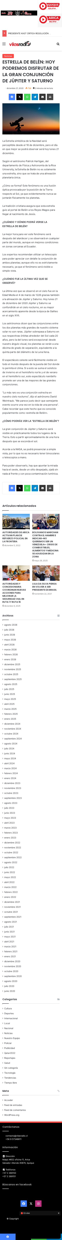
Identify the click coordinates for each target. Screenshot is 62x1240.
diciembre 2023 (12, 783)
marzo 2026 (10, 649)
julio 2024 (9, 748)
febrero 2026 (11, 654)
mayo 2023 (10, 818)
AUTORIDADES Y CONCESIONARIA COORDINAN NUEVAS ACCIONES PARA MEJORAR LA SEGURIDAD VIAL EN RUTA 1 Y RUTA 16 (14, 593)
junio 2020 (9, 991)
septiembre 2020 (13, 976)
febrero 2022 (11, 892)
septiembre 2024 (13, 738)
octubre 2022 (11, 852)
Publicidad (9, 1048)
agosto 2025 (10, 684)
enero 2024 (10, 778)
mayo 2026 (10, 639)
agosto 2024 (10, 743)
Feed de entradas (13, 1105)
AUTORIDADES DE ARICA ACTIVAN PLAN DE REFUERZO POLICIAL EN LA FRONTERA (15, 537)
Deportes (9, 1013)
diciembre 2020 (12, 961)
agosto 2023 (10, 803)
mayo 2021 (10, 936)
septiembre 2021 (12, 917)
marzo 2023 (10, 827)
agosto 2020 (10, 981)
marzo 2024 (10, 768)
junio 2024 (9, 753)
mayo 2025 (10, 699)
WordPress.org (11, 1115)
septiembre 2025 (13, 679)
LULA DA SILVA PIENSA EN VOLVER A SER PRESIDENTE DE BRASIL (44, 586)
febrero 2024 (11, 773)
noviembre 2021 (12, 907)
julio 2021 (9, 926)
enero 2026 (10, 659)
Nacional (8, 1028)
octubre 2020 (11, 971)
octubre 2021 (11, 912)
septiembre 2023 (13, 798)
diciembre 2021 (12, 902)
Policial (7, 1043)
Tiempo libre (10, 1082)
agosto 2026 (10, 625)
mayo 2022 (10, 877)
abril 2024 (9, 763)
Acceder (8, 1100)
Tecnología (9, 1073)
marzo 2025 (10, 709)
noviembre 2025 (12, 669)
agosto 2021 (10, 921)
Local (7, 1023)
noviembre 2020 (12, 966)
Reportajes (9, 1058)
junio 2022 (9, 872)
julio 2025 (9, 689)
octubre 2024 (11, 733)
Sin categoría (11, 1068)
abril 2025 (9, 704)
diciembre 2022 (12, 842)
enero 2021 (10, 956)
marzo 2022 (10, 887)
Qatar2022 (9, 1053)
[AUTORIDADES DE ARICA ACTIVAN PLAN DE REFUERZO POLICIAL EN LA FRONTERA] (16, 521)
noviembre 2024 (12, 728)
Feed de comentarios (15, 1110)
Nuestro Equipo (12, 1038)
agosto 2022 (10, 862)
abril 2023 (9, 823)
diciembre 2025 (12, 664)
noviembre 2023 (12, 788)
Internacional (11, 1018)
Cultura (8, 1008)
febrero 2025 (11, 714)
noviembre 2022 (12, 847)
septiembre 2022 (13, 857)
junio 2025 (9, 694)
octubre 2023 (11, 793)
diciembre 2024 (12, 724)
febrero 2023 (11, 832)
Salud (7, 1063)
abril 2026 (9, 644)
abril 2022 (9, 882)
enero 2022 (10, 897)
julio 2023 (9, 808)
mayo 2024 (10, 758)
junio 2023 (9, 813)
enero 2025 (10, 719)
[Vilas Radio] (20, 44)
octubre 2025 (11, 674)
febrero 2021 (10, 951)
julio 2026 (9, 629)
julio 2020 (9, 986)
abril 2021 (9, 941)
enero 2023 (10, 837)
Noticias (8, 56)
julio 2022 (9, 867)
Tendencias (10, 1077)
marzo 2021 (10, 946)
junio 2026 (9, 634)
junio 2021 (9, 931)
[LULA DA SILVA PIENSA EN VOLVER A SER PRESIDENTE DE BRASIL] (46, 573)
